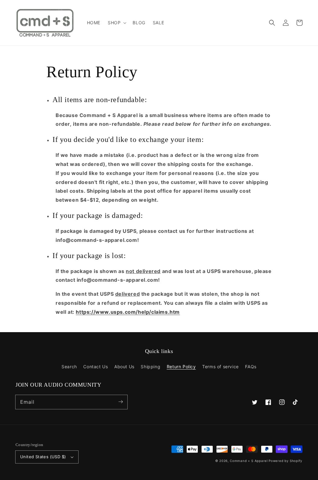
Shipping (150, 366)
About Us (124, 366)
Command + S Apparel (248, 461)
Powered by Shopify (285, 461)
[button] (272, 23)
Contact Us (95, 366)
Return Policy (181, 366)
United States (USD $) (43, 456)
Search (69, 366)
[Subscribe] (120, 402)
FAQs (250, 366)
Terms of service (220, 366)
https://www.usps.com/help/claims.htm (128, 312)
